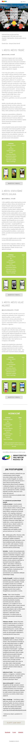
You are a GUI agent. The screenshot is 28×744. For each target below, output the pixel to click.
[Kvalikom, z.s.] (4, 2)
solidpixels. (17, 741)
